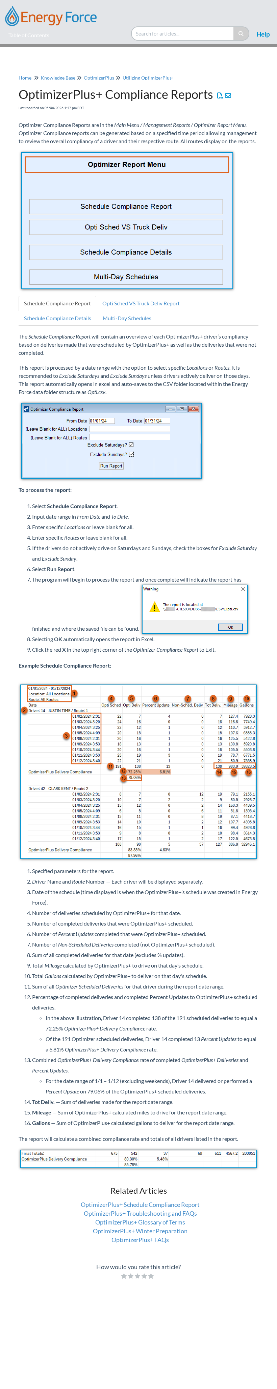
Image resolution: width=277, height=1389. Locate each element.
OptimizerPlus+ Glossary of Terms (140, 1222)
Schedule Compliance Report (57, 303)
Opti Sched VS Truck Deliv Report (141, 303)
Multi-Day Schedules (127, 318)
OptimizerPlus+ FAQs (140, 1239)
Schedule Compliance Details (57, 318)
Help (263, 34)
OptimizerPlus (99, 78)
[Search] (241, 33)
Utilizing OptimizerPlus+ (148, 78)
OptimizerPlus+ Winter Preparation (140, 1231)
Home (25, 78)
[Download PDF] (220, 95)
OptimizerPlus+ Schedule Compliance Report (140, 1204)
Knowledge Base (58, 78)
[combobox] (182, 33)
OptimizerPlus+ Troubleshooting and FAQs (140, 1213)
